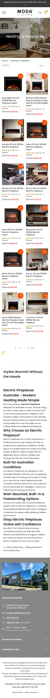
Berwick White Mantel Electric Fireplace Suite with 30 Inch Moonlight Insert (37, 102)
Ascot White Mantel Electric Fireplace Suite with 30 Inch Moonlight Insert (13, 321)
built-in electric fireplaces (23, 506)
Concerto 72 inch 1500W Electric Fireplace (34, 320)
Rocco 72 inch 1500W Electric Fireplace (36, 274)
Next (33, 347)
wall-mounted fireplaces (33, 502)
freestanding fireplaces (14, 509)
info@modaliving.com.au (18, 612)
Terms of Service (31, 692)
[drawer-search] (39, 12)
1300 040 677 (12, 617)
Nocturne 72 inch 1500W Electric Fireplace (34, 232)
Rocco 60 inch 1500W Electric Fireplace (36, 189)
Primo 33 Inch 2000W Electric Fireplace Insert (36, 147)
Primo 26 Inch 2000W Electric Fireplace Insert (12, 232)
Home (5, 60)
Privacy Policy (17, 692)
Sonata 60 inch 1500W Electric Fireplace (12, 145)
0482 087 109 (12, 622)
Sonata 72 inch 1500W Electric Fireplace (12, 189)
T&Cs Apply (42, 5)
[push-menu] (4, 12)
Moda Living (40, 407)
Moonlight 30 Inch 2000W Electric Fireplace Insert (10, 100)
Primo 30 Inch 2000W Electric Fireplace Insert (12, 276)
